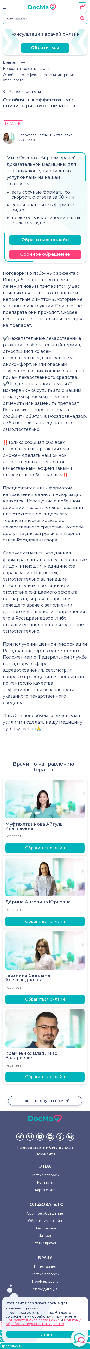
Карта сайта (45, 1190)
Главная (9, 62)
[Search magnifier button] (82, 18)
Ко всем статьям (25, 91)
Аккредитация (45, 1289)
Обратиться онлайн (45, 239)
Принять (45, 1334)
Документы (45, 1154)
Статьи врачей (45, 1243)
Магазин (45, 1236)
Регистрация (45, 1266)
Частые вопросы (45, 1175)
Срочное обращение (45, 254)
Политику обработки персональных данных (43, 1322)
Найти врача (45, 1228)
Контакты (45, 1182)
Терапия (13, 123)
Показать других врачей (45, 1100)
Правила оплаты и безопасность (45, 1147)
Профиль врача (45, 1281)
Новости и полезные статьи (27, 69)
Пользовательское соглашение (33, 1320)
